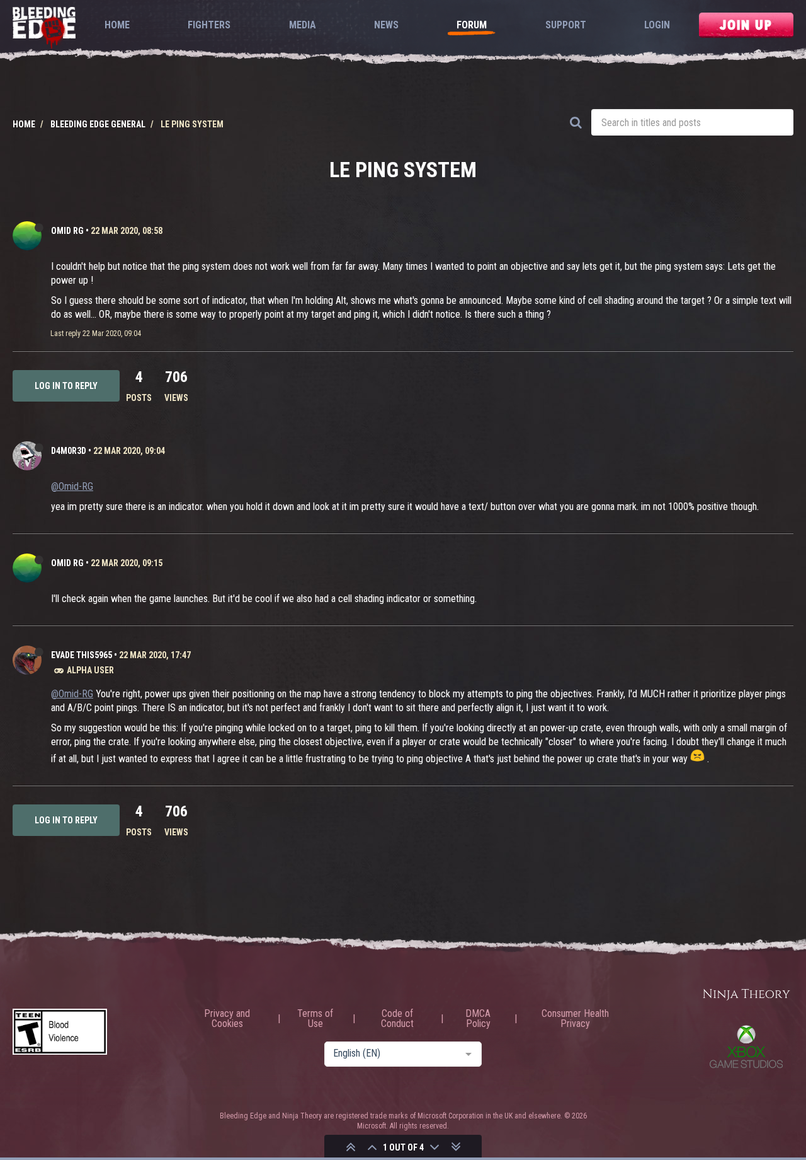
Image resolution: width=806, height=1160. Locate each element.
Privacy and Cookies (227, 1019)
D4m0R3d (68, 451)
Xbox (746, 1046)
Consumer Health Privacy (575, 1019)
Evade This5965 (81, 655)
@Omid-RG (72, 486)
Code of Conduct (397, 1019)
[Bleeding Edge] (44, 28)
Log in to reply (66, 386)
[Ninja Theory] (746, 995)
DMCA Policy (478, 1019)
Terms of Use (315, 1019)
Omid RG (67, 231)
